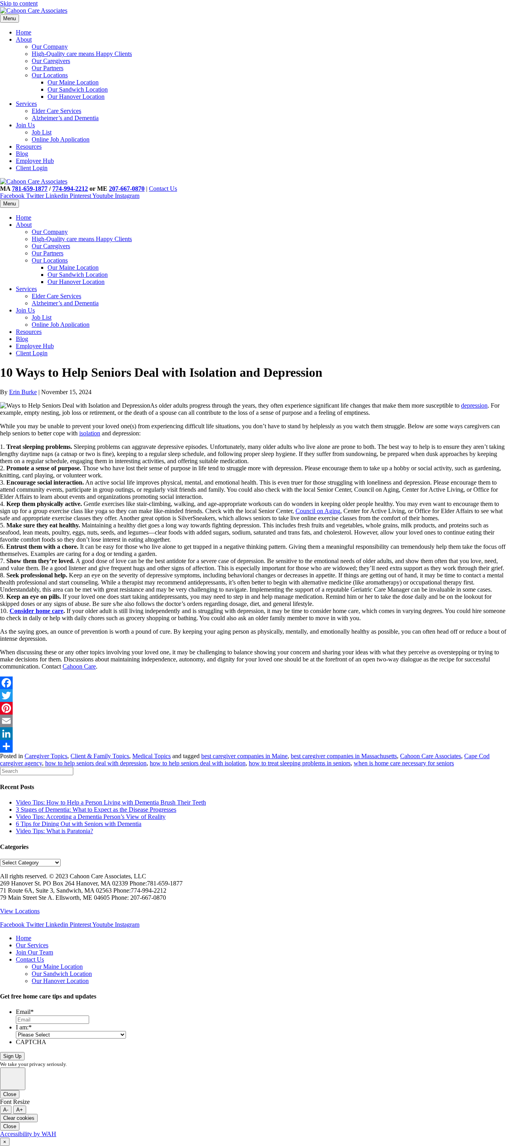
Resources (29, 146)
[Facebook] (253, 682)
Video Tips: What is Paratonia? (54, 831)
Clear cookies (18, 1118)
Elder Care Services (56, 110)
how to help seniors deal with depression (96, 763)
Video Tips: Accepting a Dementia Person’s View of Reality (91, 816)
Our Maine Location (73, 82)
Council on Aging (317, 511)
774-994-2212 (70, 188)
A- (5, 1110)
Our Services (32, 945)
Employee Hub (35, 160)
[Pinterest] (253, 708)
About (24, 39)
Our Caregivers (51, 60)
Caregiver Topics (46, 756)
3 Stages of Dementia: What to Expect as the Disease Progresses (96, 809)
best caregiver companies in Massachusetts (344, 756)
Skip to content (19, 3)
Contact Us (163, 188)
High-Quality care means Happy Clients (82, 53)
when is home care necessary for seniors (404, 763)
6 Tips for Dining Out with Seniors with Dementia (78, 823)
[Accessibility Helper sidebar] (12, 1078)
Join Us (25, 125)
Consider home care (36, 610)
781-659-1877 (30, 188)
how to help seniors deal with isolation (198, 763)
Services (26, 103)
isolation (89, 433)
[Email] (253, 721)
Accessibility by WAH (28, 1134)
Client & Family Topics (100, 756)
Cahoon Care (79, 666)
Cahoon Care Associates (430, 756)
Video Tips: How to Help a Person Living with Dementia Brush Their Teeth (111, 802)
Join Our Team (34, 952)
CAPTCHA (31, 1042)
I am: (24, 1027)
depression (474, 405)
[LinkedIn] (253, 733)
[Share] (253, 746)
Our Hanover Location (76, 96)
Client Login (32, 168)
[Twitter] (253, 695)
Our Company (50, 46)
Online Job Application (61, 139)
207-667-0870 (127, 188)
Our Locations (50, 75)
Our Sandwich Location (78, 89)
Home (23, 32)
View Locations (20, 911)
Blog (22, 153)
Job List (41, 132)
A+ (19, 1110)
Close (9, 1094)
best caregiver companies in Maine (244, 756)
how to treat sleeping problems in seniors (300, 763)
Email (25, 1011)
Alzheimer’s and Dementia (65, 118)
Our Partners (47, 68)
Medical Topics (151, 756)
